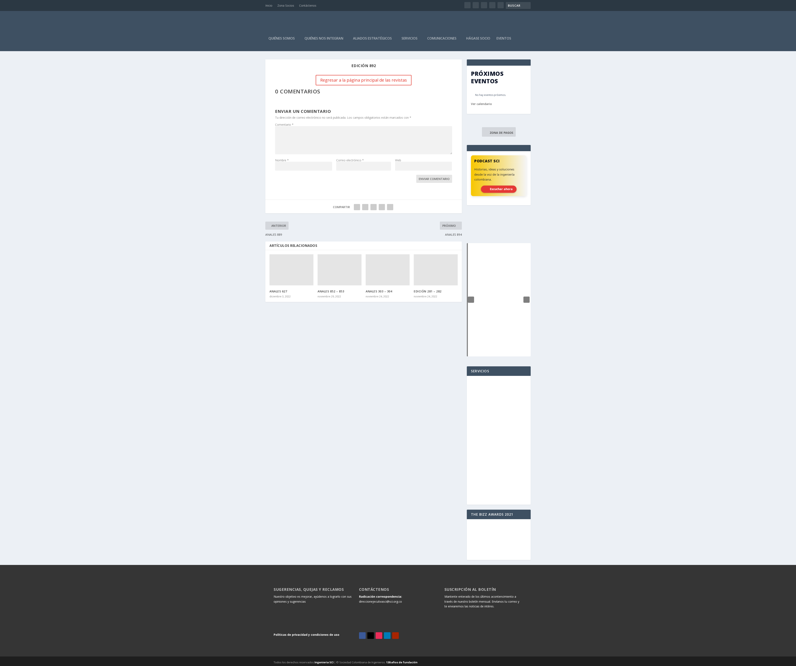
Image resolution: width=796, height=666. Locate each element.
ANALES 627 (278, 291)
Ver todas (499, 232)
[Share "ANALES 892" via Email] (382, 207)
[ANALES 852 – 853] (340, 269)
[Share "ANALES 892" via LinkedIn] (373, 207)
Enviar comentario (434, 179)
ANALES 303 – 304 (379, 291)
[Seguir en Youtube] (395, 635)
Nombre (282, 160)
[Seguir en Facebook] (362, 635)
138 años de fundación (401, 662)
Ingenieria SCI (324, 662)
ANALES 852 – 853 (331, 291)
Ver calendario (481, 104)
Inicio (268, 5)
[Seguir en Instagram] (379, 635)
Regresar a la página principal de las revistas (363, 80)
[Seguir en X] (370, 635)
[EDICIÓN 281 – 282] (436, 269)
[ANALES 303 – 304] (388, 269)
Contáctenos (307, 5)
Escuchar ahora (501, 189)
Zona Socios (285, 5)
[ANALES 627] (291, 269)
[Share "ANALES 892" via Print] (390, 207)
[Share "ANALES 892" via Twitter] (365, 207)
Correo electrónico (350, 160)
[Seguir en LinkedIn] (387, 635)
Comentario (284, 125)
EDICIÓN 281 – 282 (428, 291)
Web (398, 160)
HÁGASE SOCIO (478, 39)
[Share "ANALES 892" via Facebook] (357, 207)
